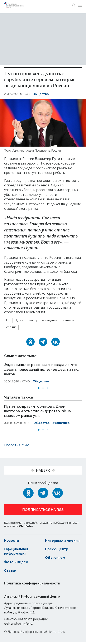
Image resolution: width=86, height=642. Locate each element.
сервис (11, 327)
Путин (19, 320)
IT (7, 320)
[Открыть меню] (80, 5)
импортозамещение (43, 320)
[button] (38, 388)
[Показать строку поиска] (73, 5)
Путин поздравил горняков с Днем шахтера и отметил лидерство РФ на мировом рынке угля (37, 411)
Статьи (10, 571)
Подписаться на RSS (43, 510)
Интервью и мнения (62, 541)
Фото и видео (16, 562)
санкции (68, 320)
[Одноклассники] (30, 342)
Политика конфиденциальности (32, 583)
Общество (41, 94)
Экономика (61, 423)
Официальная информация (16, 551)
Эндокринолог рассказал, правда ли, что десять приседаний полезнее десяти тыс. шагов (41, 369)
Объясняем (55, 558)
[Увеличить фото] (43, 122)
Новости (11, 541)
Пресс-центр (56, 549)
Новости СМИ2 (16, 445)
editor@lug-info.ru (18, 623)
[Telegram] (43, 342)
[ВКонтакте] (55, 342)
